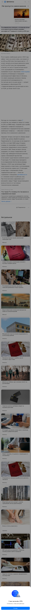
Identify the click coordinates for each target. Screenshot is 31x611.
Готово (15, 608)
